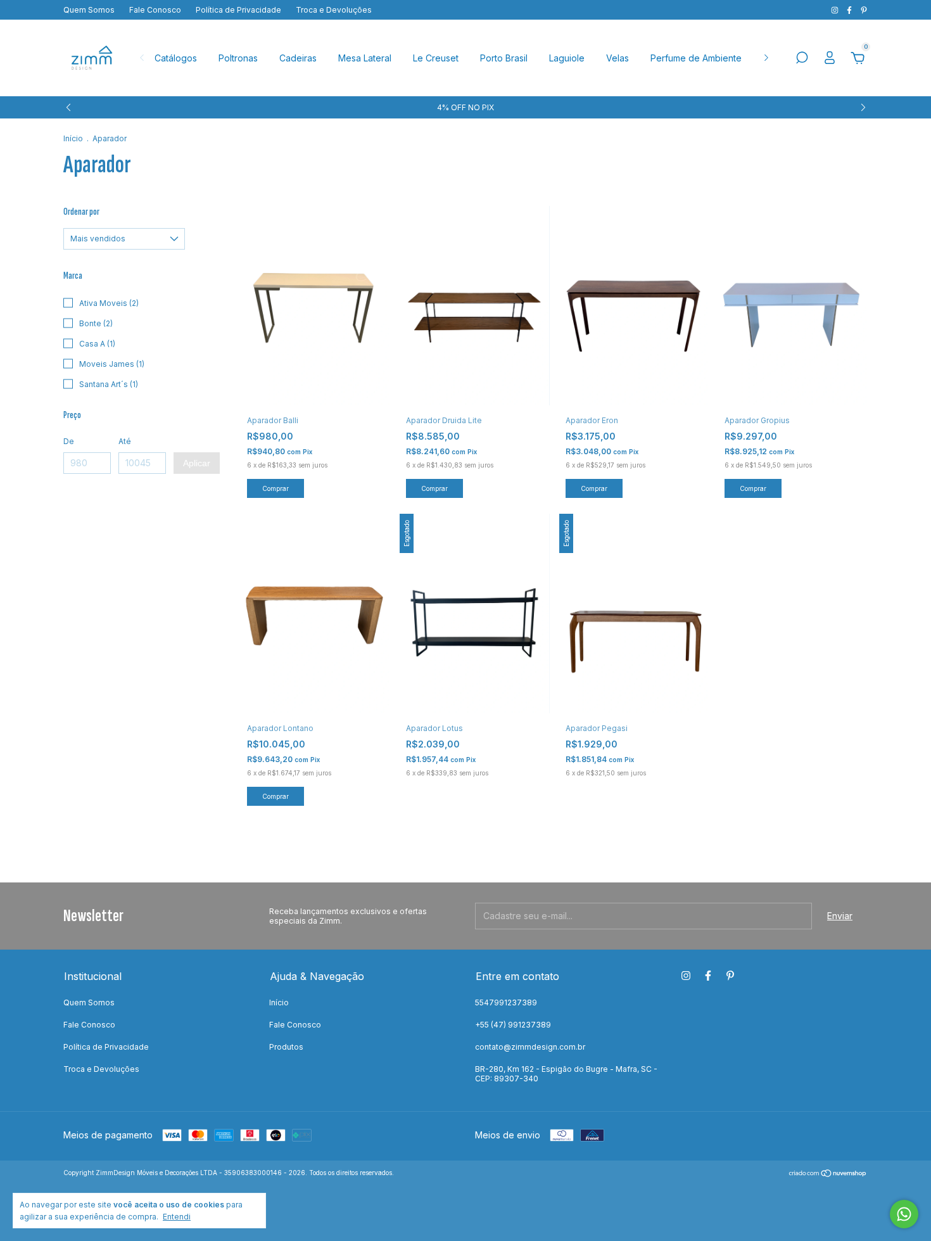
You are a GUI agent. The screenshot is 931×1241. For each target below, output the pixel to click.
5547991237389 (506, 1002)
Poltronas (238, 58)
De (68, 441)
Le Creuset (436, 58)
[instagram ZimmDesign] (835, 10)
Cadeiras (298, 58)
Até (124, 441)
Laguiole (567, 58)
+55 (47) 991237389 (513, 1024)
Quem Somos (89, 10)
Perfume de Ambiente (696, 58)
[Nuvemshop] (828, 1174)
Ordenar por (81, 212)
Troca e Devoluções (334, 10)
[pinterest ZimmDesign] (864, 10)
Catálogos (176, 58)
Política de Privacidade (238, 10)
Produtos (286, 1047)
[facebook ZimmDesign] (850, 10)
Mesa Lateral (364, 58)
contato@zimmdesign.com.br (530, 1047)
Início (73, 138)
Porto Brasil (504, 58)
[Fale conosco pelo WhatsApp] (904, 1214)
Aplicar (196, 463)
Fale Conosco (155, 10)
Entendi (177, 1216)
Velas (617, 58)
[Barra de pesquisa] (802, 59)
